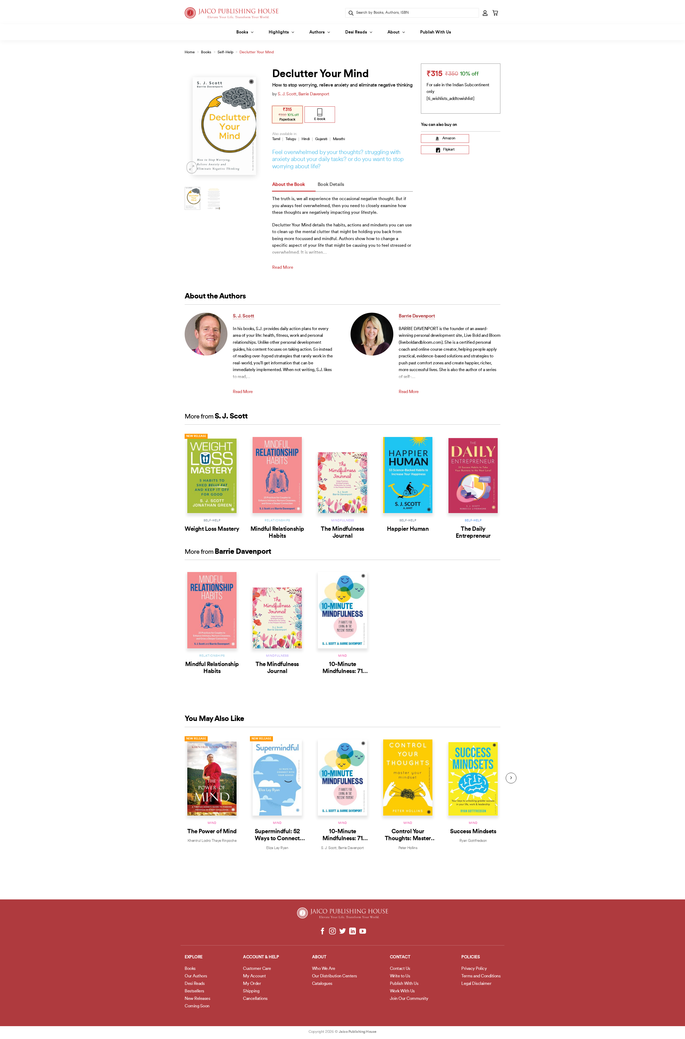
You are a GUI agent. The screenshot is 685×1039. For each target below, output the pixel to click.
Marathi (339, 139)
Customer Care (257, 969)
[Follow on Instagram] (332, 931)
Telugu (291, 139)
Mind (342, 656)
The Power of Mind (212, 832)
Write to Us (400, 976)
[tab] (294, 185)
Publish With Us (435, 32)
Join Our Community (409, 999)
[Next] (256, 126)
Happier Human (408, 529)
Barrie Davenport (313, 94)
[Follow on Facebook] (322, 931)
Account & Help (261, 957)
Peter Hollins (407, 848)
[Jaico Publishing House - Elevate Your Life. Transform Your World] (231, 12)
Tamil (276, 139)
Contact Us (400, 969)
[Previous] (193, 126)
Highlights (279, 32)
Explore (194, 957)
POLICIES (470, 957)
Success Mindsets (473, 832)
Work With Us (402, 991)
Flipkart (448, 150)
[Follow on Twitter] (342, 931)
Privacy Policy (474, 969)
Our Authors (196, 976)
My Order (252, 984)
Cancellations (255, 999)
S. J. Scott (287, 94)
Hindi (306, 139)
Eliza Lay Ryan (277, 848)
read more (282, 268)
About (393, 32)
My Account (254, 976)
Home (190, 52)
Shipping (251, 991)
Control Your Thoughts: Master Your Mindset (408, 839)
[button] (485, 13)
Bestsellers (194, 991)
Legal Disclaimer (476, 984)
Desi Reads (356, 32)
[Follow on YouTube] (362, 931)
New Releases (197, 999)
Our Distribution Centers (334, 976)
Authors (317, 32)
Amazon (448, 139)
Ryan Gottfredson (473, 841)
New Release (196, 436)
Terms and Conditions (480, 976)
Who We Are (323, 969)
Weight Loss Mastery (212, 529)
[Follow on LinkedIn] (352, 931)
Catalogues (322, 984)
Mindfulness (342, 520)
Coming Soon (197, 1006)
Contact (400, 957)
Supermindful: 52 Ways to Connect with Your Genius (277, 839)
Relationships (277, 520)
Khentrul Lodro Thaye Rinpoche (212, 841)
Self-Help (225, 52)
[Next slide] (511, 778)
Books (242, 32)
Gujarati (321, 139)
